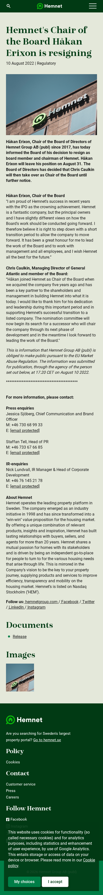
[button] (92, 6)
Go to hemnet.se (47, 740)
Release (19, 636)
